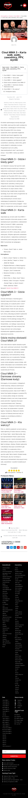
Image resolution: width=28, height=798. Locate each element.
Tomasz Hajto (16, 112)
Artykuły (11, 16)
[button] (21, 5)
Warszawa (25, 530)
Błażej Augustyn (19, 102)
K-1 (17, 532)
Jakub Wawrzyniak (14, 106)
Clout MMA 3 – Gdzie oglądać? (13, 80)
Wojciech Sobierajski (21, 114)
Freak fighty (17, 99)
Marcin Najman (10, 108)
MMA (20, 532)
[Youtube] (25, 5)
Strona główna (4, 16)
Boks (15, 532)
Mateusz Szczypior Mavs (19, 110)
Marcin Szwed (23, 108)
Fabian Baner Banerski (13, 104)
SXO (15, 795)
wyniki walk (14, 537)
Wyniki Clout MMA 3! (12, 288)
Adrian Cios (12, 102)
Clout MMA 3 (17, 16)
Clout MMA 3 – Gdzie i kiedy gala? (13, 75)
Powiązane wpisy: (11, 91)
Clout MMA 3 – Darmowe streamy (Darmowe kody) (13, 85)
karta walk (14, 535)
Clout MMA (16, 118)
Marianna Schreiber (8, 110)
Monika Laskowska (8, 112)
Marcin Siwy (17, 108)
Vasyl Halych (23, 112)
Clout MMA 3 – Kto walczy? (12, 89)
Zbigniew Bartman (15, 116)
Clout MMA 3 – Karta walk (11, 77)
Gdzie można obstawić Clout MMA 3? (14, 82)
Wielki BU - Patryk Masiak (10, 114)
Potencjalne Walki (22, 535)
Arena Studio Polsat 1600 (11, 530)
